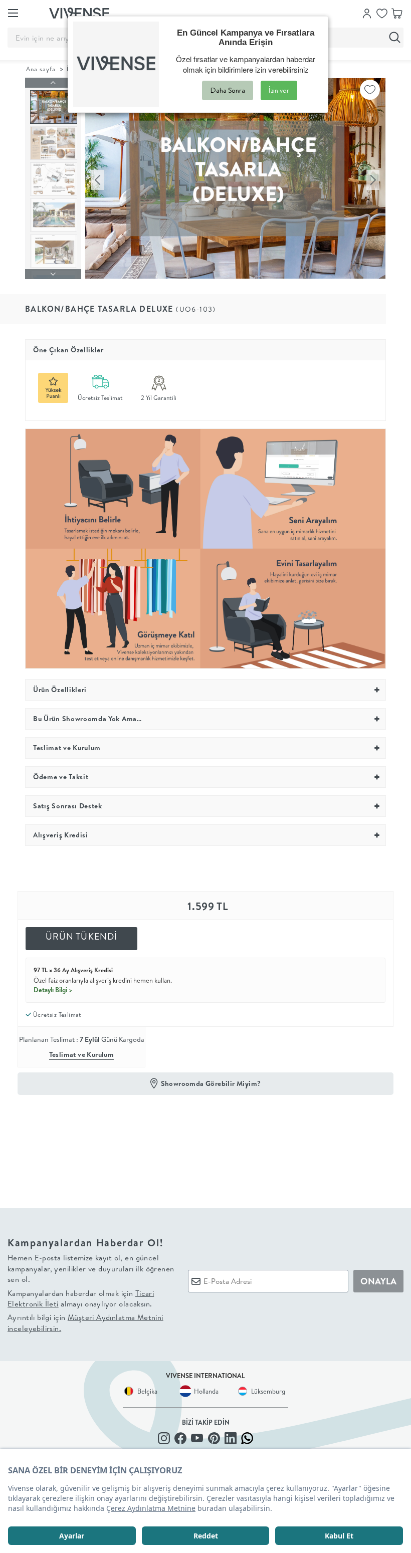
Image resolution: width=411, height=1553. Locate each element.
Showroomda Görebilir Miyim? (211, 1083)
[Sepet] (397, 13)
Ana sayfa (41, 69)
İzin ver (279, 90)
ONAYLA (378, 1281)
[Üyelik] (367, 13)
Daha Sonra (227, 90)
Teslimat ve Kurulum (81, 1054)
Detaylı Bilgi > (53, 989)
